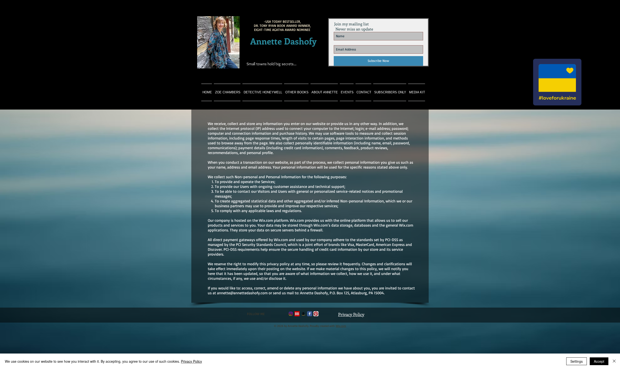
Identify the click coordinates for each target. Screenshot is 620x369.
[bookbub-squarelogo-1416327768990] (297, 313)
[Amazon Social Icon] (303, 313)
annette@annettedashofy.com (242, 292)
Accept (599, 361)
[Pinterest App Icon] (315, 313)
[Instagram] (290, 313)
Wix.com (341, 326)
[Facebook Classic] (309, 313)
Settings (576, 361)
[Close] (614, 361)
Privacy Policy (191, 361)
